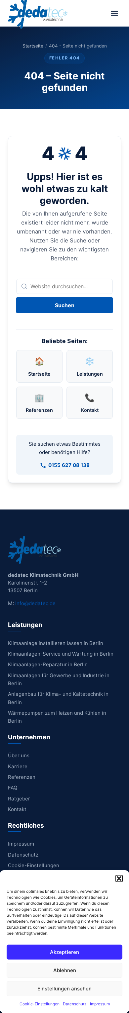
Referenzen (21, 777)
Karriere (17, 766)
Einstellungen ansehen (64, 988)
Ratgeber (19, 798)
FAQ (13, 787)
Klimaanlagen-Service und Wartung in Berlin (60, 654)
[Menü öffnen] (114, 13)
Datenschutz (75, 1003)
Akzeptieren (64, 952)
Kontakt (17, 809)
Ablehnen (64, 970)
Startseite (32, 45)
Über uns (18, 755)
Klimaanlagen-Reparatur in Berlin (48, 664)
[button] (119, 878)
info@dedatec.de (35, 603)
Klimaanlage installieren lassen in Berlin (55, 643)
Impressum (100, 1003)
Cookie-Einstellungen (40, 1003)
